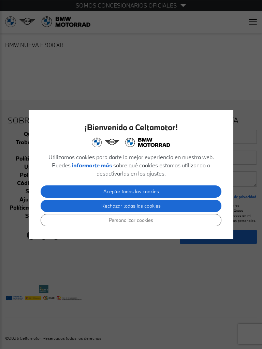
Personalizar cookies (131, 220)
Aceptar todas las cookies (131, 191)
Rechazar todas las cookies (131, 205)
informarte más (92, 165)
